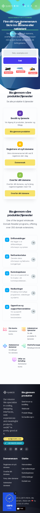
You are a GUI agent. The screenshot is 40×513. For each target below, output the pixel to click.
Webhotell (25, 409)
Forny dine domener (10, 478)
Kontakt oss (26, 481)
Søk (20, 60)
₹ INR (21, 508)
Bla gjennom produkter (20, 131)
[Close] (15, 493)
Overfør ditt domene (20, 193)
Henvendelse (27, 465)
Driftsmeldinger (27, 477)
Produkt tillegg (27, 413)
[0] (25, 6)
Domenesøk (20, 162)
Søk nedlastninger (28, 469)
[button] (16, 6)
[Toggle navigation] (36, 6)
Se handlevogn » (28, 417)
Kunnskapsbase (27, 473)
